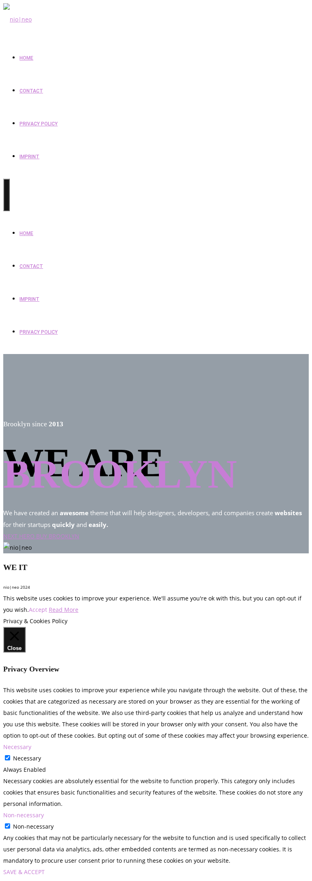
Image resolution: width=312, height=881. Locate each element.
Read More (63, 609)
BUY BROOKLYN (57, 536)
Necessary (27, 758)
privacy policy (39, 124)
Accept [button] (38, 609)
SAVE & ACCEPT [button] (24, 872)
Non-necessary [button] (23, 815)
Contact (31, 91)
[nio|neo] (17, 19)
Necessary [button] (17, 747)
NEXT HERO (19, 536)
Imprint (29, 157)
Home (26, 58)
